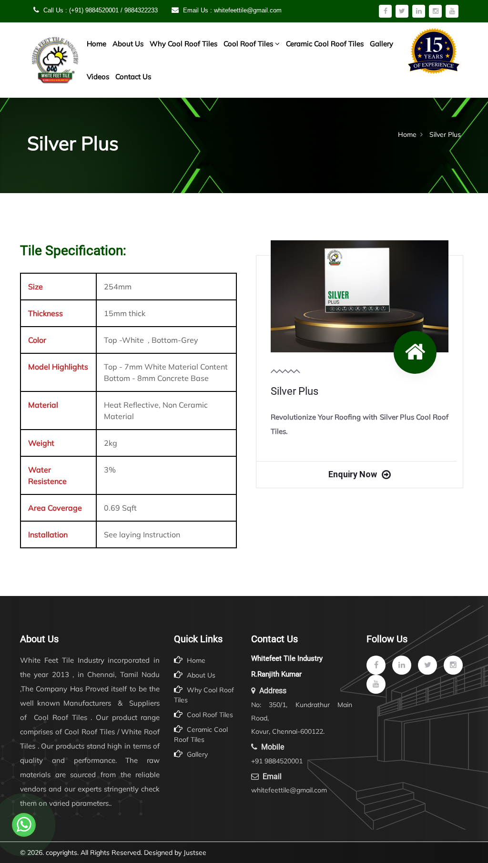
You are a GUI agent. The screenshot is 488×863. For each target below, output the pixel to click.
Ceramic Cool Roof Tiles (325, 43)
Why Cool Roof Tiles (183, 43)
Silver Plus (294, 391)
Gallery (381, 43)
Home (96, 43)
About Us (127, 43)
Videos (98, 76)
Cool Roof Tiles (249, 43)
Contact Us (133, 76)
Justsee (194, 852)
